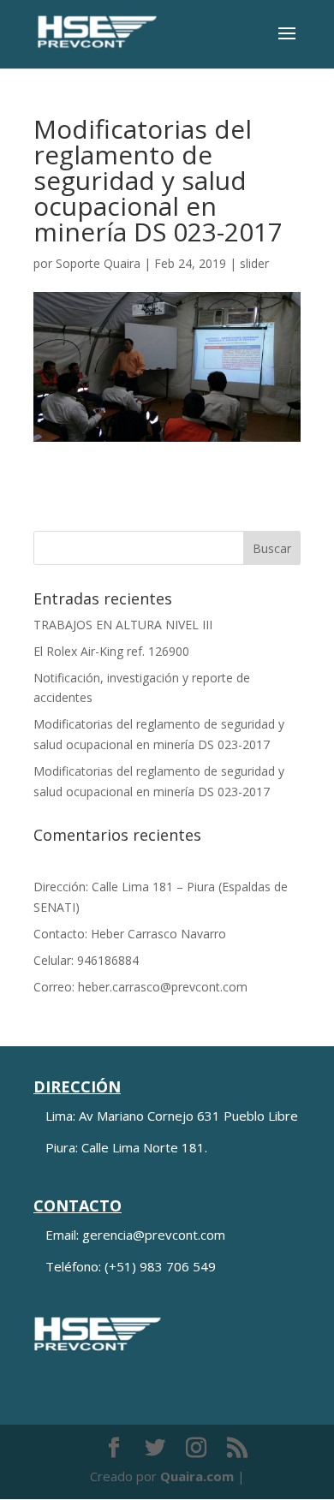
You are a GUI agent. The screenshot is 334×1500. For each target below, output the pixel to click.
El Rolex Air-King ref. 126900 (111, 651)
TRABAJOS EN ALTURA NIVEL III (122, 624)
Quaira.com (197, 1476)
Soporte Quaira (98, 263)
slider (254, 263)
